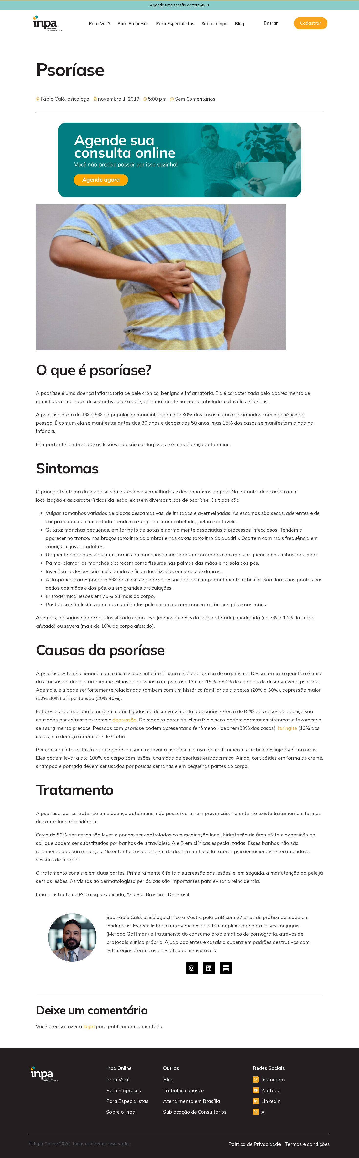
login (89, 1026)
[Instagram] (192, 968)
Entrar (271, 23)
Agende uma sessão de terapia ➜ (179, 5)
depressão (125, 720)
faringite (287, 728)
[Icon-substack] (226, 968)
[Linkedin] (209, 968)
